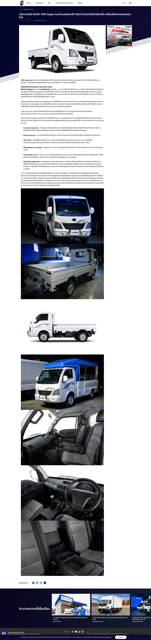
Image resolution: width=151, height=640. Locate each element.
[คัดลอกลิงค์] (45, 583)
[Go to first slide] (148, 608)
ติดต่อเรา (80, 3)
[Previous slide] (53, 608)
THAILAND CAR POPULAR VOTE (64, 3)
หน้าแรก (29, 3)
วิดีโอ (49, 3)
